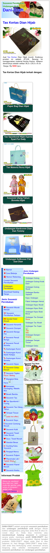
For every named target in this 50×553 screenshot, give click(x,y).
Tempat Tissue (12, 413)
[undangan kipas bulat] (33, 424)
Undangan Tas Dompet (34, 317)
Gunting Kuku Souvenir (11, 447)
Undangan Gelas (31, 346)
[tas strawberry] (33, 463)
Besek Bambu (12, 394)
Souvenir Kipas (12, 364)
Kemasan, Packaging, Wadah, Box (12, 388)
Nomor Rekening (13, 277)
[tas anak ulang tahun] (33, 486)
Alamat (9, 270)
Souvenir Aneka (12, 470)
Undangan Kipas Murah (34, 305)
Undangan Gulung (32, 278)
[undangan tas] (33, 362)
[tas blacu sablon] (33, 445)
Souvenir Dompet (13, 328)
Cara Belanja (11, 273)
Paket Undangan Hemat (34, 301)
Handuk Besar (12, 442)
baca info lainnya (10, 491)
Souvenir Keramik (13, 325)
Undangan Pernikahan (8, 287)
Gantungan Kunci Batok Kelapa (12, 353)
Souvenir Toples (13, 373)
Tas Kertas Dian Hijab (19, 22)
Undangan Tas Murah (33, 323)
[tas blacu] (33, 382)
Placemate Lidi (12, 459)
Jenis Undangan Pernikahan (30, 272)
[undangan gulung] (33, 408)
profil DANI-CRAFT (34, 537)
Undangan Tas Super (33, 326)
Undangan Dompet (32, 335)
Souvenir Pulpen (13, 455)
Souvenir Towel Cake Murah (11, 434)
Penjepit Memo (12, 452)
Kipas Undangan (31, 298)
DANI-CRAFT (31, 543)
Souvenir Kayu (12, 420)
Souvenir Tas (11, 398)
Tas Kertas (12, 57)
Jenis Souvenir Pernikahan (9, 300)
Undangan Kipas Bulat (34, 308)
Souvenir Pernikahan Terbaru (12, 314)
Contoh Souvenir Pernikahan (11, 281)
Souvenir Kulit (12, 429)
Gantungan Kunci (13, 349)
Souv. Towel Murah (14, 439)
